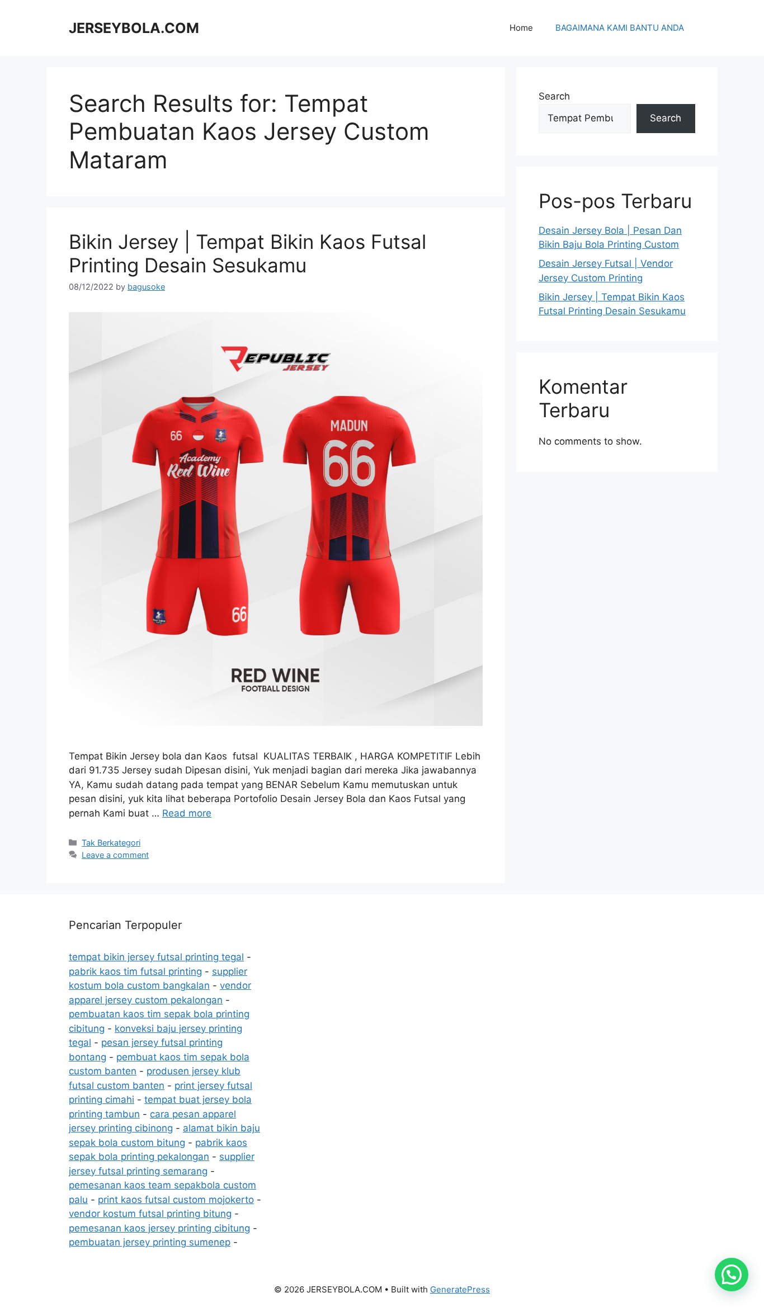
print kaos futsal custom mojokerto (176, 1199)
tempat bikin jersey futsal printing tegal (156, 956)
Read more (186, 813)
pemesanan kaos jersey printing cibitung (159, 1228)
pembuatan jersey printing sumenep (149, 1242)
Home (521, 27)
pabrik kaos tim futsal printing (135, 971)
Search (554, 96)
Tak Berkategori (111, 842)
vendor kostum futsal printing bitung (150, 1213)
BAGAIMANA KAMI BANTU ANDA (619, 27)
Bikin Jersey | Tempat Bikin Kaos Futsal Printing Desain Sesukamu (247, 253)
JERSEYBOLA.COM (134, 28)
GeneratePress (460, 1289)
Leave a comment (115, 855)
